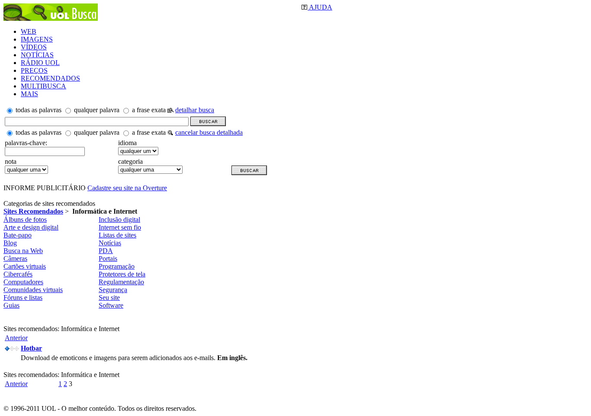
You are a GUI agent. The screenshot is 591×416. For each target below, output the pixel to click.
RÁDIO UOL (40, 62)
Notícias (110, 243)
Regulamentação (121, 282)
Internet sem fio (120, 227)
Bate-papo (17, 235)
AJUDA (320, 7)
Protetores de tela (122, 274)
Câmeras (15, 258)
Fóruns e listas (22, 297)
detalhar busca (194, 110)
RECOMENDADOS (50, 78)
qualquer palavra (96, 110)
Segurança (113, 289)
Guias (11, 305)
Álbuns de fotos (25, 219)
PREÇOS (34, 70)
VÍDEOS (34, 47)
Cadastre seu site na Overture (127, 188)
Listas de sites (117, 235)
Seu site (109, 297)
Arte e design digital (30, 227)
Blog (10, 243)
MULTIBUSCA (43, 86)
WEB (28, 31)
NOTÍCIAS (37, 54)
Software (111, 305)
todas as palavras (38, 110)
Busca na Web (23, 250)
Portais (108, 258)
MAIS (29, 94)
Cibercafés (17, 274)
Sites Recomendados (33, 211)
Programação (117, 266)
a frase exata (149, 110)
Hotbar (31, 348)
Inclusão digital (119, 219)
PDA (106, 250)
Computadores (23, 282)
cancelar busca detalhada (209, 132)
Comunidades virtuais (33, 289)
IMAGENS (37, 39)
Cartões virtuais (24, 266)
